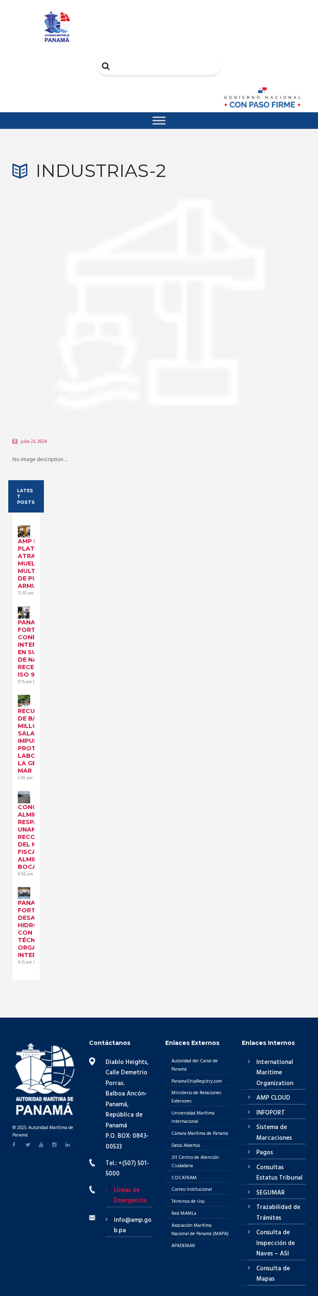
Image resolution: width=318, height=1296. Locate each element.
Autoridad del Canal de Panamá (194, 1065)
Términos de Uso (188, 1201)
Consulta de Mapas (273, 1274)
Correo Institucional (191, 1189)
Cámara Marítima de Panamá (199, 1133)
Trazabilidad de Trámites (278, 1212)
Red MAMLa (183, 1213)
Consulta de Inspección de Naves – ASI (275, 1243)
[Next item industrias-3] (232, 296)
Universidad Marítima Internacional (192, 1117)
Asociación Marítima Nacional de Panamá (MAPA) (200, 1230)
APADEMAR (183, 1246)
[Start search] (106, 65)
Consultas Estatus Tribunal (279, 1173)
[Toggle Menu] (159, 120)
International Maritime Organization (274, 1072)
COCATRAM (184, 1178)
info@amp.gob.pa (133, 1225)
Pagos (264, 1153)
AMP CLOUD (273, 1098)
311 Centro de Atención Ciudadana (195, 1162)
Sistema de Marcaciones (274, 1132)
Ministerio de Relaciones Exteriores (196, 1097)
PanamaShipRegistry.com (196, 1081)
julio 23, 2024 (34, 441)
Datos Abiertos (185, 1145)
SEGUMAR (270, 1193)
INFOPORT (270, 1113)
